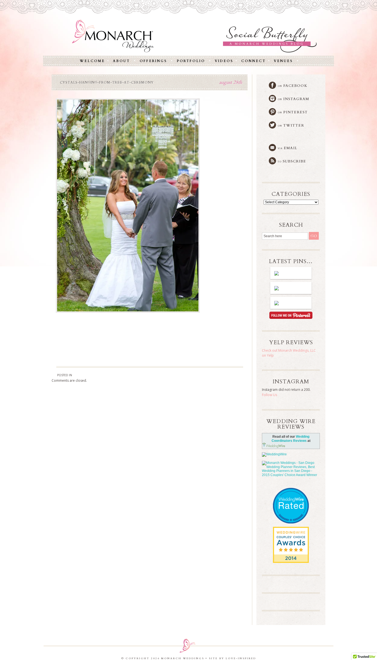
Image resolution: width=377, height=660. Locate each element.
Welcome (92, 61)
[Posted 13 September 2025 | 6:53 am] (291, 303)
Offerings (153, 61)
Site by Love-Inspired (232, 658)
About (121, 61)
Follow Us (269, 394)
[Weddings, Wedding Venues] (291, 531)
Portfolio (191, 61)
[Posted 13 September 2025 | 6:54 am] (291, 288)
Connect (253, 61)
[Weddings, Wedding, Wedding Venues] (291, 495)
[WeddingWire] (291, 454)
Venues (283, 61)
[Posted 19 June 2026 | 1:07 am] (291, 273)
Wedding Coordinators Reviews (291, 439)
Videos (224, 61)
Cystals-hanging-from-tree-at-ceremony (107, 82)
